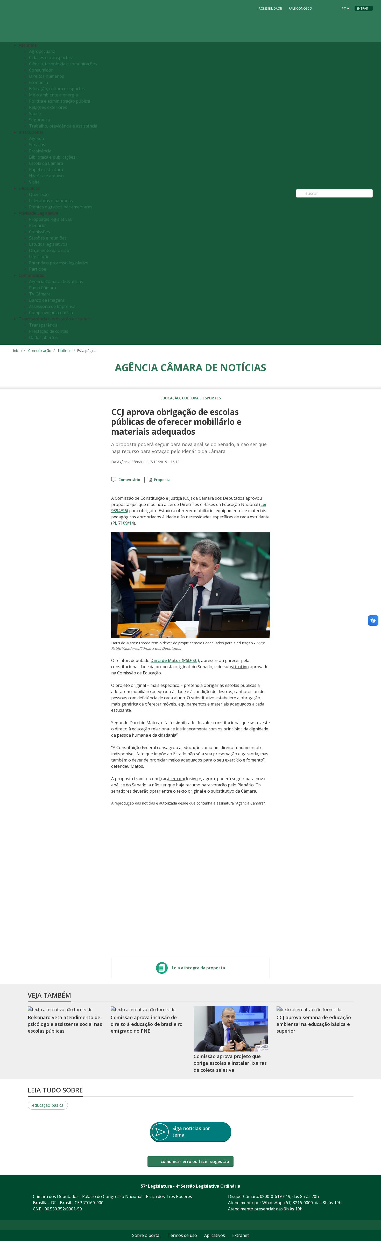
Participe (37, 269)
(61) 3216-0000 (298, 1202)
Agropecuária (42, 51)
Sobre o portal (146, 1235)
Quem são (39, 194)
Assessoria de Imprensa (52, 306)
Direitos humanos (46, 76)
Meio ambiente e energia (53, 95)
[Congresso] (322, 8)
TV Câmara (40, 294)
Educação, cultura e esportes (57, 88)
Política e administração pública (59, 101)
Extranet (240, 1235)
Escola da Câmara (46, 163)
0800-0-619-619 (275, 1196)
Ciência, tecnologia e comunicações (63, 64)
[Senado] (332, 8)
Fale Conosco (300, 8)
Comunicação (39, 350)
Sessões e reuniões (48, 238)
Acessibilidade (270, 8)
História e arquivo (46, 176)
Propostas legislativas (50, 219)
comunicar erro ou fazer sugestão (194, 1161)
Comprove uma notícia (51, 312)
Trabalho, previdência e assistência (63, 126)
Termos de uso (182, 1235)
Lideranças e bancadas (51, 200)
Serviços (37, 144)
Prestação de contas (48, 331)
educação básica (48, 1105)
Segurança (39, 120)
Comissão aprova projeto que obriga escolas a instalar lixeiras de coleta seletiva (230, 1063)
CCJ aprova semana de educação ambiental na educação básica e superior (314, 1024)
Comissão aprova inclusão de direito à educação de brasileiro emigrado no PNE (146, 1024)
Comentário (129, 479)
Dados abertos (43, 337)
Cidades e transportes (50, 57)
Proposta (162, 479)
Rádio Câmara (42, 288)
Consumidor (41, 70)
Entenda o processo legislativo (58, 263)
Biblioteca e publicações (52, 157)
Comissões (39, 232)
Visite (34, 182)
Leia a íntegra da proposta (198, 968)
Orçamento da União (49, 250)
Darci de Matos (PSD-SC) (175, 660)
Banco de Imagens (47, 300)
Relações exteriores (48, 107)
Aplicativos (214, 1235)
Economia (38, 82)
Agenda (36, 138)
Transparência (43, 325)
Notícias (65, 350)
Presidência (40, 151)
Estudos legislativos (48, 244)
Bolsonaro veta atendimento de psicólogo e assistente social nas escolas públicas (65, 1024)
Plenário (37, 225)
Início (17, 350)
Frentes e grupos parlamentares (60, 207)
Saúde (35, 113)
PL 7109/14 (123, 523)
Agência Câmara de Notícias (56, 281)
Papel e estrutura (46, 169)
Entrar (362, 8)
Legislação (39, 256)
